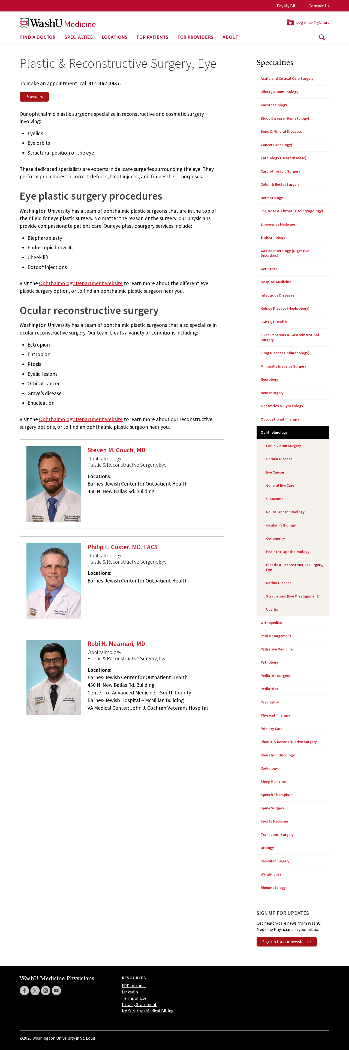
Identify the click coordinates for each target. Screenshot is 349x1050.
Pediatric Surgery (275, 675)
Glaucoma (275, 498)
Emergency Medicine (278, 224)
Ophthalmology (274, 432)
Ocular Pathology (281, 525)
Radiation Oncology (278, 755)
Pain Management (276, 635)
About (230, 38)
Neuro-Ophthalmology (285, 511)
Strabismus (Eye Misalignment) (293, 596)
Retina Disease (278, 582)
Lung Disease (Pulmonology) (285, 352)
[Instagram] (45, 990)
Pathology (269, 662)
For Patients (153, 38)
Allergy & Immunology (279, 91)
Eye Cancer (275, 472)
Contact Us (319, 5)
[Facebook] (24, 990)
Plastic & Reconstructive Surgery (289, 741)
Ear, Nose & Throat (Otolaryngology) (292, 210)
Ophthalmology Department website (81, 283)
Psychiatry (270, 702)
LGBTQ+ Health (274, 321)
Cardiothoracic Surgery (280, 171)
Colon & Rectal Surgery (280, 184)
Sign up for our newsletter (286, 941)
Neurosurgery (272, 392)
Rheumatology (273, 887)
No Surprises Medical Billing (148, 1010)
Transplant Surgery (277, 834)
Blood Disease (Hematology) (285, 118)
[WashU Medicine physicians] (58, 23)
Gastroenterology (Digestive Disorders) (285, 253)
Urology (267, 847)
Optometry (275, 538)
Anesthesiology (274, 104)
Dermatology (272, 197)
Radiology (269, 768)
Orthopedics (271, 622)
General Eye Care (280, 485)
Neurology (269, 379)
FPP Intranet (134, 985)
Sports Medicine (274, 821)
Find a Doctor (38, 38)
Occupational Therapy (280, 419)
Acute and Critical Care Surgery (287, 78)
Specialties (79, 38)
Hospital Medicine (276, 281)
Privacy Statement (139, 1004)
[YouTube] (56, 990)
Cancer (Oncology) (276, 144)
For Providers (195, 38)
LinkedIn (130, 992)
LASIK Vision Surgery (283, 445)
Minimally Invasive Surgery (283, 366)
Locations (115, 38)
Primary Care (271, 728)
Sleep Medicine (273, 781)
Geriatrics (269, 268)
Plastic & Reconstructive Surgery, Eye (294, 567)
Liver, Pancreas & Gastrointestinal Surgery (290, 337)
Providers (34, 96)
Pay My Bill (287, 5)
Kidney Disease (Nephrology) (285, 308)
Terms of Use (134, 998)
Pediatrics (269, 688)
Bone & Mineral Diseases (281, 131)
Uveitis (272, 609)
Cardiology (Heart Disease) (283, 157)
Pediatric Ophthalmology (287, 551)
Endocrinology (273, 237)
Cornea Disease (279, 458)
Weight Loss (271, 874)
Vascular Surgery (275, 861)
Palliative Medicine (277, 649)
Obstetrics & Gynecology (282, 405)
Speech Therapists (277, 794)
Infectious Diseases (277, 295)
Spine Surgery (272, 808)
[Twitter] (35, 990)
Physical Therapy (275, 715)
